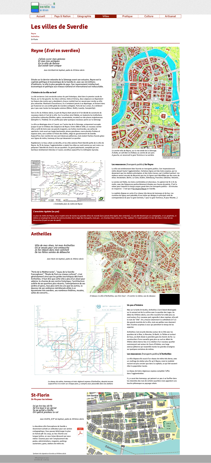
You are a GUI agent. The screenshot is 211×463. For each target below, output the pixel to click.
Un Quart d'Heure (139, 189)
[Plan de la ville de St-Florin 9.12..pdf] (80, 432)
